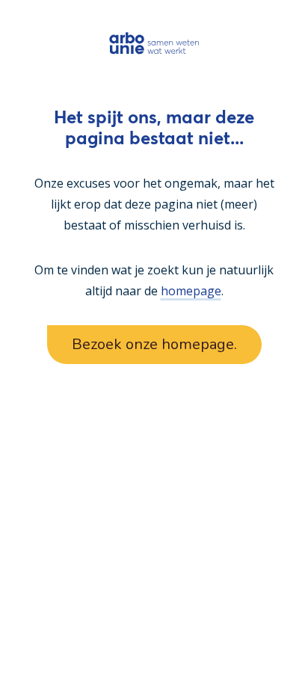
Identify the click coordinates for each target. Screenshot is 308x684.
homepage (191, 291)
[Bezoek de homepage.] (154, 43)
